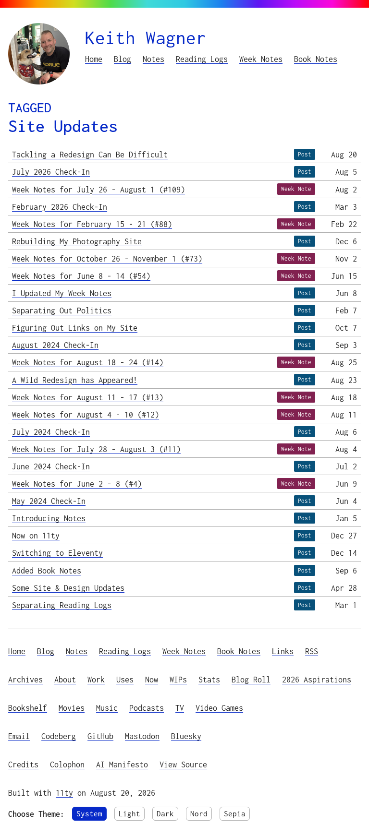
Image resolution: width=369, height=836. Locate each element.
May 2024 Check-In (49, 500)
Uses (125, 679)
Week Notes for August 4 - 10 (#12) (85, 414)
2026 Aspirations (316, 679)
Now (151, 679)
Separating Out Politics (61, 310)
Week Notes (261, 58)
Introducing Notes (49, 518)
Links (283, 651)
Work (96, 679)
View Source (183, 764)
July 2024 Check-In (51, 431)
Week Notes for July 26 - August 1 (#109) (98, 189)
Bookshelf (27, 707)
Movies (72, 707)
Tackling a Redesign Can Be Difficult (90, 154)
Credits (23, 764)
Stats (209, 679)
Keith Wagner (145, 37)
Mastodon (142, 735)
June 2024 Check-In (51, 466)
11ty (64, 792)
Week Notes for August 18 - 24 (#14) (87, 362)
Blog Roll (251, 679)
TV (179, 707)
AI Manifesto (122, 764)
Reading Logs (202, 58)
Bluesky (186, 735)
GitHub (100, 735)
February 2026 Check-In (59, 206)
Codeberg (58, 735)
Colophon (67, 764)
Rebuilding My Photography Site (77, 241)
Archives (25, 679)
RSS (311, 651)
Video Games (219, 707)
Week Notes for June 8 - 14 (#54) (81, 275)
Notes (153, 58)
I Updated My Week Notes (61, 293)
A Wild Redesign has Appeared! (74, 379)
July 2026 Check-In (51, 171)
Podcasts (146, 707)
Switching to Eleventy (57, 552)
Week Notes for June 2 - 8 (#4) (77, 483)
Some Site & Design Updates (68, 587)
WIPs (178, 679)
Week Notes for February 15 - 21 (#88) (92, 223)
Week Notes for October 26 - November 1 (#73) (107, 258)
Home (93, 58)
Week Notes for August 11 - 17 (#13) (87, 397)
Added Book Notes (46, 570)
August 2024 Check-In (55, 344)
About (65, 679)
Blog (122, 58)
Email (19, 735)
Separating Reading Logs (61, 604)
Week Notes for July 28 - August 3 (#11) (96, 449)
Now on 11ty (36, 535)
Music (107, 707)
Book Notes (315, 58)
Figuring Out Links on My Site (74, 327)
